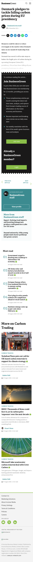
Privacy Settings (6, 505)
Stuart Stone (9, 428)
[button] (26, 3)
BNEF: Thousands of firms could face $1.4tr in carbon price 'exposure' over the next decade (15, 412)
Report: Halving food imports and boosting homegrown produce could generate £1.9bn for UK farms (15, 223)
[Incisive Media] (4, 539)
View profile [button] (16, 207)
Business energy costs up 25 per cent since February (17, 309)
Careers (4, 515)
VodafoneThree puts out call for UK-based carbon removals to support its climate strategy (15, 359)
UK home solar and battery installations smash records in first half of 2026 (18, 272)
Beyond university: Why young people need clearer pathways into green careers (16, 235)
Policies (4, 512)
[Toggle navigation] (29, 3)
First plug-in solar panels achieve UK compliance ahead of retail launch (18, 297)
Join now (16, 141)
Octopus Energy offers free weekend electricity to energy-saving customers (17, 285)
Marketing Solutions (8, 499)
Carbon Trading (7, 353)
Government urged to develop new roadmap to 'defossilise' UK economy (17, 258)
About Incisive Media (8, 502)
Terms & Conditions (8, 508)
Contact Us (5, 496)
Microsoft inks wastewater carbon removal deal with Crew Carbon (15, 465)
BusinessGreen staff (14, 26)
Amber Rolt (6, 375)
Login (16, 167)
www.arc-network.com (14, 555)
